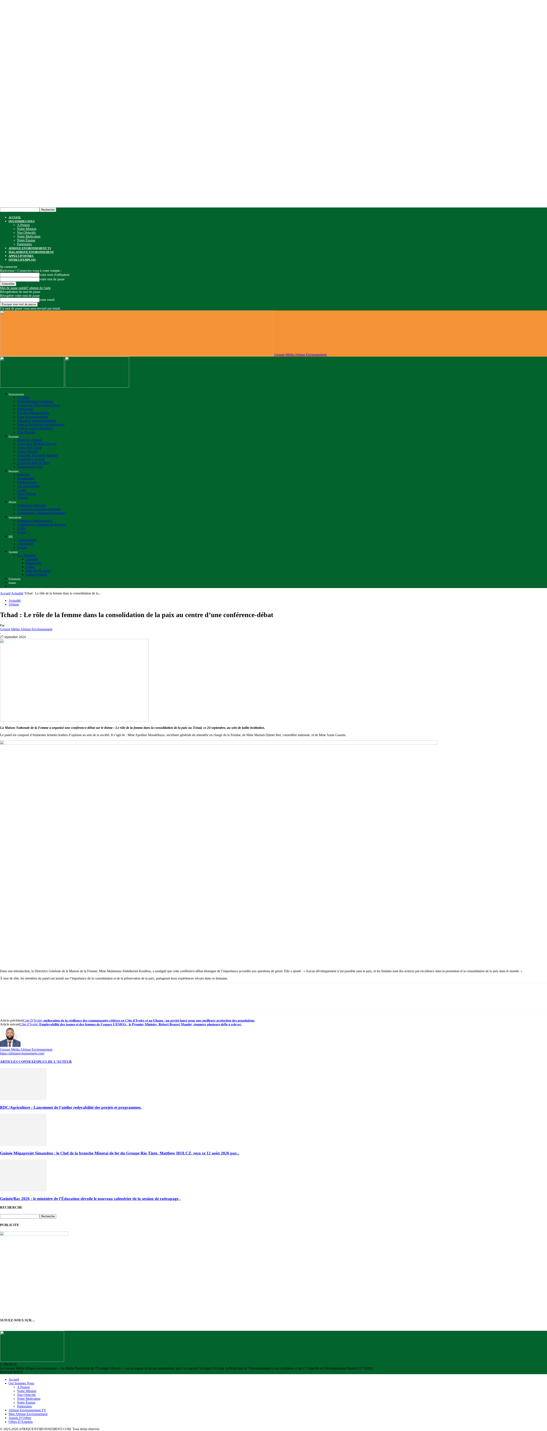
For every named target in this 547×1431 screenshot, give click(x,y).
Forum (21, 532)
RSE (11, 536)
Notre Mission (26, 229)
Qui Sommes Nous (22, 221)
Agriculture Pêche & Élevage (37, 444)
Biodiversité (25, 409)
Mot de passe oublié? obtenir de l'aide (25, 288)
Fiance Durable (27, 451)
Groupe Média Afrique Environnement (26, 629)
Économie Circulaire (31, 459)
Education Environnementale (36, 420)
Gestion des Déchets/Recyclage (38, 405)
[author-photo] (10, 1045)
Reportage (14, 471)
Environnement (16, 394)
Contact (12, 582)
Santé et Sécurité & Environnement (41, 424)
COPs (21, 528)
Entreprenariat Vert (30, 467)
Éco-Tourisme (26, 555)
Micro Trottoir (26, 494)
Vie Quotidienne (28, 486)
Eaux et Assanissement (32, 417)
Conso (21, 490)
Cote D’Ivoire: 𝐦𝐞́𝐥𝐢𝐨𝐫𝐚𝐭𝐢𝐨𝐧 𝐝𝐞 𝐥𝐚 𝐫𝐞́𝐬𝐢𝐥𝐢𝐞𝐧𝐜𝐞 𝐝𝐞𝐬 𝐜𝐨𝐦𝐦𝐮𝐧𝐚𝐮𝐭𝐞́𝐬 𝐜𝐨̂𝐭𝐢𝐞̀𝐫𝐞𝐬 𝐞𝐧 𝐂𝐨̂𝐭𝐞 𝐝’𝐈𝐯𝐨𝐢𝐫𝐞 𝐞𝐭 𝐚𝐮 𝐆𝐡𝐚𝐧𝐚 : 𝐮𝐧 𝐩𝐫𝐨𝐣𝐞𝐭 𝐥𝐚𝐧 (138, 1020)
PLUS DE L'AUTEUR (55, 1061)
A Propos (23, 225)
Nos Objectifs (26, 232)
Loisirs (30, 567)
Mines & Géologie (29, 440)
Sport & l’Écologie (38, 570)
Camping (32, 559)
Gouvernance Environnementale (39, 509)
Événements (15, 578)
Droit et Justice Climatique (35, 428)
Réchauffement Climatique (35, 401)
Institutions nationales (31, 505)
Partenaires (24, 244)
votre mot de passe (52, 279)
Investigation (25, 478)
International (15, 517)
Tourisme (13, 551)
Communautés (27, 540)
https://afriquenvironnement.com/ (22, 1053)
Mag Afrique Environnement (31, 252)
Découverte (33, 563)
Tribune (22, 497)
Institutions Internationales (34, 520)
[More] (125, 1000)
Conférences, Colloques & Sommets (41, 513)
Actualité (17, 593)
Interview (23, 474)
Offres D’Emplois (22, 259)
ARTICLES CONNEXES (19, 1061)
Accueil (15, 217)
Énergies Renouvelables (33, 413)
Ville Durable (26, 432)
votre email (47, 299)
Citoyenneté (25, 544)
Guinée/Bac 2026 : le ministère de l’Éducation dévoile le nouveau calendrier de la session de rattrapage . (90, 1198)
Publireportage (27, 482)
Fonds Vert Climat (29, 447)
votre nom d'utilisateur (54, 274)
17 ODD (23, 397)
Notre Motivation (28, 236)
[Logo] (32, 386)
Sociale (22, 547)
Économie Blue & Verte (33, 463)
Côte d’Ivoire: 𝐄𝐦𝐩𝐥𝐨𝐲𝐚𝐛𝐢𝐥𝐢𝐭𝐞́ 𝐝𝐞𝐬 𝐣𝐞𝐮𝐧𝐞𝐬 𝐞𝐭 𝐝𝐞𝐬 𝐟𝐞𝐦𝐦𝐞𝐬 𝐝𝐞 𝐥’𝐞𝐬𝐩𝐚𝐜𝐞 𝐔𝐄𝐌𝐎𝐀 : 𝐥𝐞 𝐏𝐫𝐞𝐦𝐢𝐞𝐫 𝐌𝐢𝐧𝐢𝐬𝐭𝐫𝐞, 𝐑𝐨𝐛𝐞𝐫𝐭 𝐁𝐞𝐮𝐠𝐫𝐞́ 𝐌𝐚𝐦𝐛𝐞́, (131, 1024)
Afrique (12, 501)
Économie (14, 436)
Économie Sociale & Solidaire (37, 455)
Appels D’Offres (21, 255)
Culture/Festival (36, 574)
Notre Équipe (26, 240)
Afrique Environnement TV (30, 248)
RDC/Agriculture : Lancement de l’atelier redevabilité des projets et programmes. (71, 1107)
